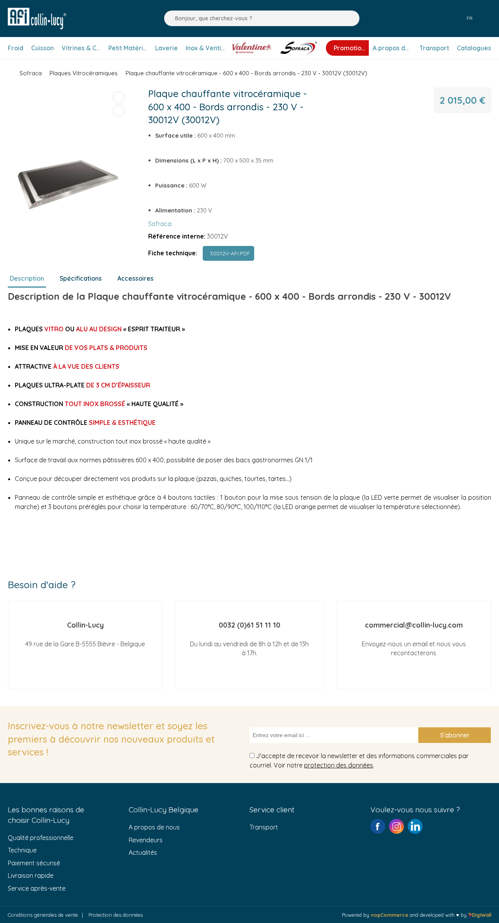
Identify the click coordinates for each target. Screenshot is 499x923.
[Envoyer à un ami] (119, 111)
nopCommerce (389, 915)
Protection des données (115, 915)
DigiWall (481, 915)
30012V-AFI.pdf (228, 253)
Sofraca (160, 224)
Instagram (396, 826)
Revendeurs (146, 840)
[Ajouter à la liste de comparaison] (119, 97)
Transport (264, 827)
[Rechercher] (168, 18)
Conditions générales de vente (43, 915)
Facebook (377, 826)
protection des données (338, 765)
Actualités (143, 852)
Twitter (415, 826)
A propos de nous (154, 827)
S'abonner (454, 735)
